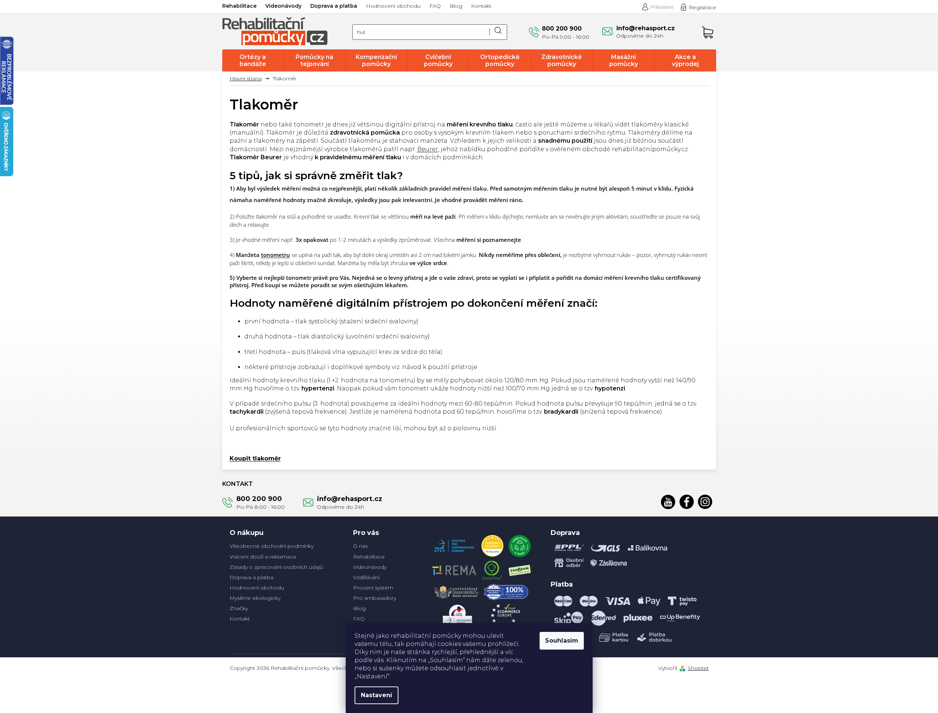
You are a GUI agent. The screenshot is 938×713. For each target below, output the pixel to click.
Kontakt (481, 6)
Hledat (498, 32)
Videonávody (283, 6)
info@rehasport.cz (349, 499)
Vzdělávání (366, 577)
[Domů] (248, 79)
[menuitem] (253, 60)
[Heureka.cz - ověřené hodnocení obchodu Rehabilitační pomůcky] (492, 544)
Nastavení (376, 695)
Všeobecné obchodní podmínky (272, 546)
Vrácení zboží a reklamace (263, 556)
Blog (456, 6)
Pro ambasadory (374, 598)
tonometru (275, 254)
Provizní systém (373, 587)
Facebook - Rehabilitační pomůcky (686, 501)
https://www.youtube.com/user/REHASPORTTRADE (668, 501)
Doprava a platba (333, 6)
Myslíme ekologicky (255, 598)
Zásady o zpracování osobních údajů (276, 567)
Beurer (427, 149)
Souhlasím (561, 640)
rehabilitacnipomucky (705, 501)
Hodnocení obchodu (393, 6)
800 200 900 (259, 499)
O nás (360, 546)
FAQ (435, 6)
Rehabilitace (239, 6)
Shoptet (698, 668)
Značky (239, 608)
